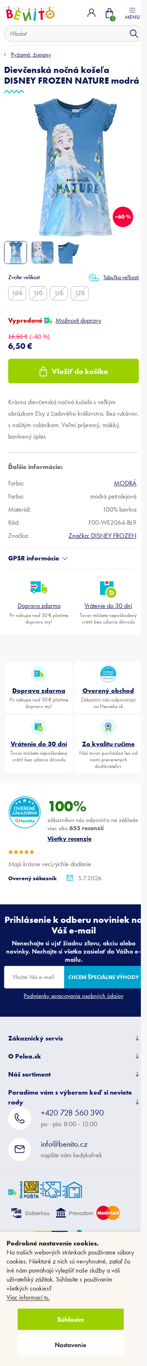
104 (17, 293)
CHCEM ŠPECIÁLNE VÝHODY (103, 977)
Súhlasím (70, 1319)
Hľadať (134, 33)
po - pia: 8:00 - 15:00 (72, 1118)
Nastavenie (70, 1345)
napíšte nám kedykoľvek (71, 1149)
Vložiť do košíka (80, 371)
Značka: (102, 536)
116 (59, 293)
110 (38, 293)
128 (80, 293)
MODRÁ (125, 483)
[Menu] (132, 13)
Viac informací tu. (28, 1297)
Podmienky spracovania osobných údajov (73, 995)
